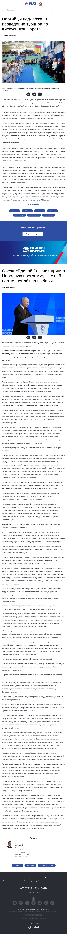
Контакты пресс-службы (32, 881)
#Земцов (14, 210)
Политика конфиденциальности (33, 915)
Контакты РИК (7, 881)
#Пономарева (48, 215)
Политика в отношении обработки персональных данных (34, 916)
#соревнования (34, 215)
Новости (24, 9)
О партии (6, 878)
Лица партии (28, 878)
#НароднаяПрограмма (47, 865)
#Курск (27, 210)
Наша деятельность (14, 9)
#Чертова (52, 210)
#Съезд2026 (30, 865)
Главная (4, 9)
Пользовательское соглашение (33, 913)
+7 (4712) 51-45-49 (33, 888)
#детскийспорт (19, 215)
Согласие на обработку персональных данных (33, 918)
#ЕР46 (17, 865)
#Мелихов (40, 210)
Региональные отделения (53, 878)
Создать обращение (33, 234)
